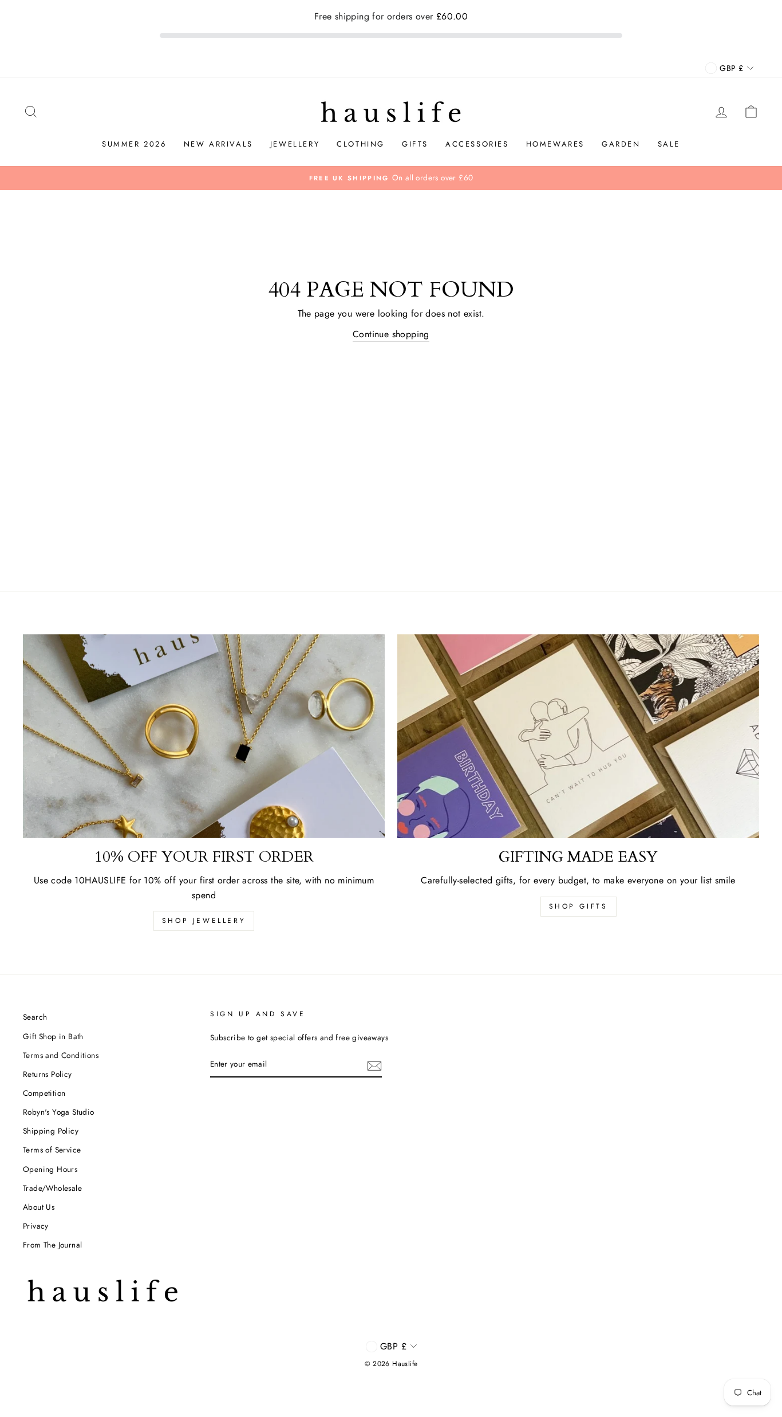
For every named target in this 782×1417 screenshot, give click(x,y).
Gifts (415, 144)
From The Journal (52, 1244)
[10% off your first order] (204, 736)
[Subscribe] (374, 1064)
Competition (44, 1093)
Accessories (477, 144)
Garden (621, 144)
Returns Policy (47, 1074)
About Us (38, 1207)
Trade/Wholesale (52, 1188)
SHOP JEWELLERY (204, 920)
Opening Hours (50, 1169)
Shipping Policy (50, 1130)
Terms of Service (52, 1149)
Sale (669, 144)
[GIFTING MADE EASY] (578, 736)
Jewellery (294, 144)
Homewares (555, 144)
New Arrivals (218, 144)
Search (35, 1017)
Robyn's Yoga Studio (58, 1112)
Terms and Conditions (60, 1055)
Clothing (361, 144)
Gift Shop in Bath (53, 1036)
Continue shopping (391, 334)
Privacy (36, 1226)
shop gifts (578, 906)
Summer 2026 (134, 144)
